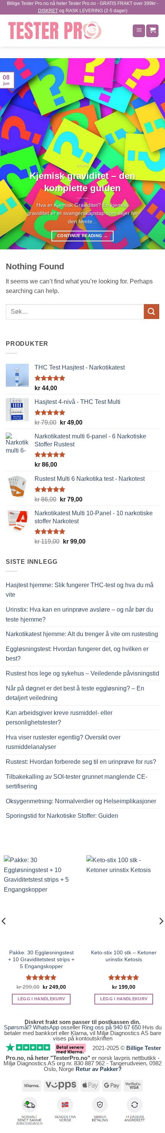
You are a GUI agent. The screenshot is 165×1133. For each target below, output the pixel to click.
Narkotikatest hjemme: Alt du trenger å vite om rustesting (82, 634)
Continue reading (82, 235)
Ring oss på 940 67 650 (112, 1027)
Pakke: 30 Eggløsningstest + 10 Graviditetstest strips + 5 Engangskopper (41, 959)
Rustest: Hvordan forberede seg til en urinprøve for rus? (81, 762)
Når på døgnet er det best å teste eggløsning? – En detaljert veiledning (75, 693)
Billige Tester (143, 1048)
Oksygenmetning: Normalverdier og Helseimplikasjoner (81, 801)
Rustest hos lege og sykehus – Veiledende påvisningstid (82, 673)
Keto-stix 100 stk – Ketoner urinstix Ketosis (124, 956)
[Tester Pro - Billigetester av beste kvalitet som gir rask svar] (66, 30)
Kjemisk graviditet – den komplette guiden (82, 182)
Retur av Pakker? (99, 1069)
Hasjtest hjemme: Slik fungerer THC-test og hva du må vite (79, 590)
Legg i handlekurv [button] (41, 998)
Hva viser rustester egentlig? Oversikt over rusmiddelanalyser (63, 742)
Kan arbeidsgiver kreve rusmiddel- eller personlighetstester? (59, 718)
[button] (139, 30)
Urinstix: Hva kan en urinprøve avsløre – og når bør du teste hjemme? (79, 614)
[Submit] (151, 311)
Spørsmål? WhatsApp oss (37, 1027)
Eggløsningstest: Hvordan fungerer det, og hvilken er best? (77, 654)
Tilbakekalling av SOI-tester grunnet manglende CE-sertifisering (76, 781)
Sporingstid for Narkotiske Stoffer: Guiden (62, 815)
